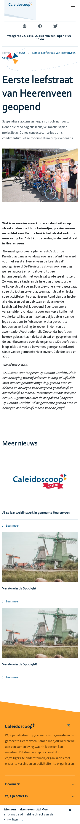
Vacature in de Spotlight (19, 588)
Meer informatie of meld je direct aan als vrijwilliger (29, 814)
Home (6, 52)
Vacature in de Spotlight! (19, 664)
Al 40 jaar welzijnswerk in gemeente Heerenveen (36, 513)
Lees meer (12, 525)
